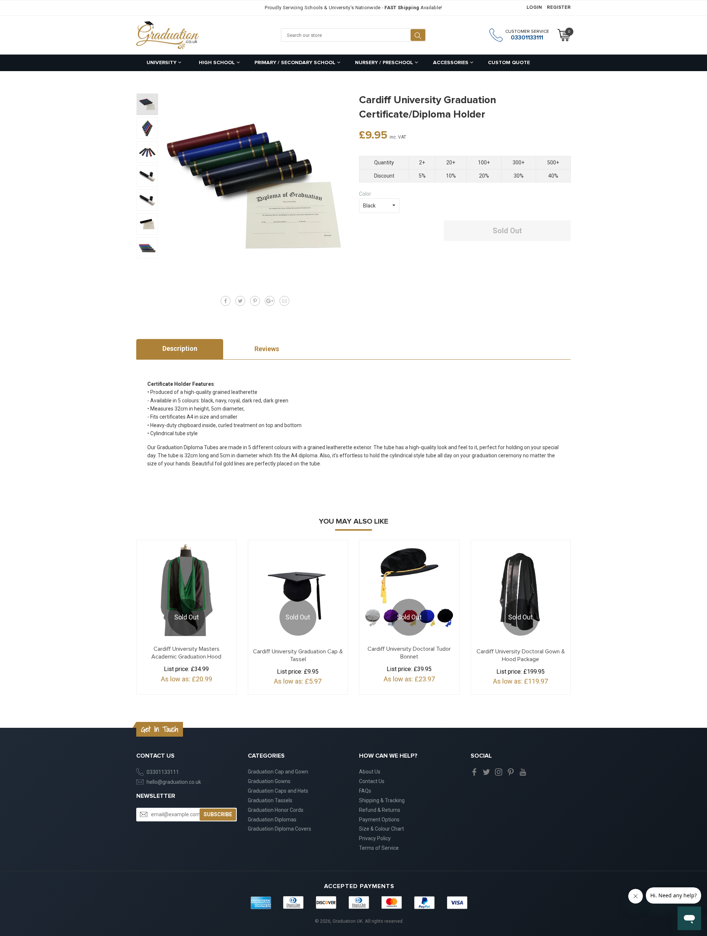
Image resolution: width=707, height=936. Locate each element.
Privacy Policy (375, 838)
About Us (369, 772)
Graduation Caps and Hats (278, 791)
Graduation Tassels (270, 800)
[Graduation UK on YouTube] (523, 772)
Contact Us (371, 781)
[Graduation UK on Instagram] (498, 772)
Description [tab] (179, 348)
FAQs (365, 791)
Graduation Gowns (269, 781)
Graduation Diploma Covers (279, 829)
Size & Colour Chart (381, 829)
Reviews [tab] (266, 349)
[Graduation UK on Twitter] (486, 772)
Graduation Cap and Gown (278, 772)
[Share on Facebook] (226, 301)
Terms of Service (379, 848)
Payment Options (379, 820)
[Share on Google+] (270, 301)
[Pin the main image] (255, 301)
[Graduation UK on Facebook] (474, 772)
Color (365, 194)
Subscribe (218, 814)
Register (559, 7)
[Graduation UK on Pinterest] (510, 772)
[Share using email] (284, 301)
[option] (147, 104)
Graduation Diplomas (272, 820)
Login (534, 7)
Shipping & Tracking (382, 800)
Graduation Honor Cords (275, 810)
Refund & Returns (379, 810)
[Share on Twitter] (240, 301)
